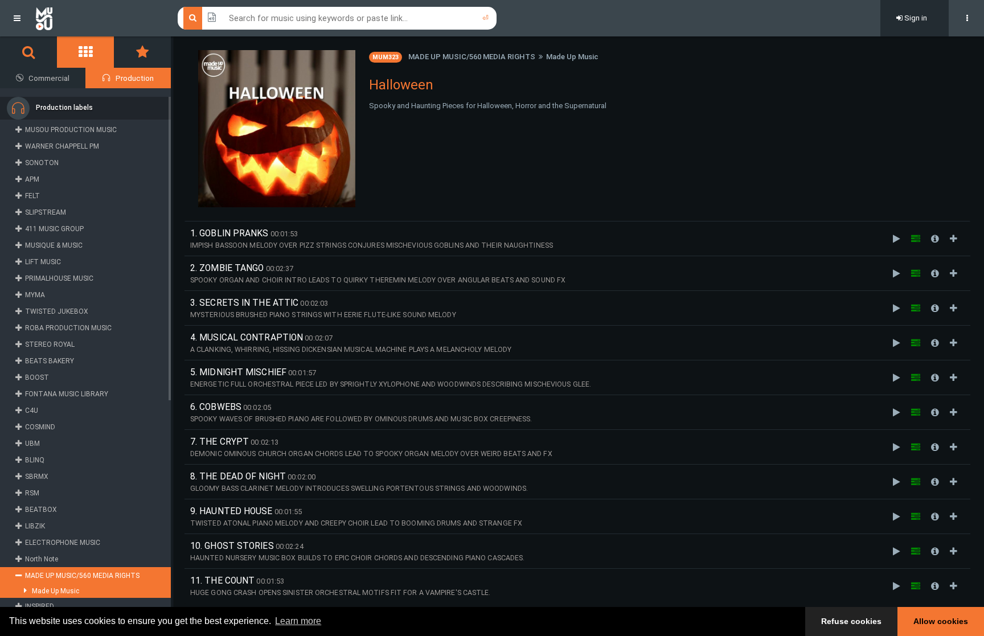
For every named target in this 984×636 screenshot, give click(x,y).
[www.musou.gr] (44, 18)
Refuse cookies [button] (851, 621)
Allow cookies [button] (940, 621)
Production (135, 78)
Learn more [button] (298, 621)
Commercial (48, 78)
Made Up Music (572, 56)
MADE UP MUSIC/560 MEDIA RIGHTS (471, 56)
